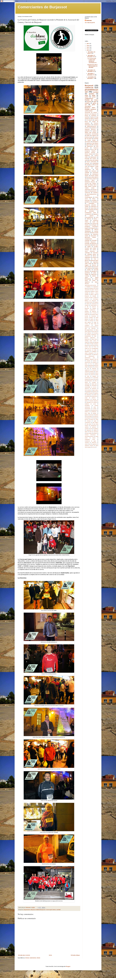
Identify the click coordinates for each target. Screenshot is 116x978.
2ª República (88, 286)
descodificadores (88, 380)
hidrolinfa (89, 394)
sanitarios (94, 427)
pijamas (86, 414)
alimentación (91, 356)
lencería (94, 399)
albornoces (95, 354)
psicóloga (95, 417)
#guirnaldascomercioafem (90, 285)
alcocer (95, 189)
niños (95, 407)
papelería (87, 130)
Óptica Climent (94, 118)
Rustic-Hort (95, 245)
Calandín (94, 296)
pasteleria (87, 272)
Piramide (96, 138)
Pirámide (94, 240)
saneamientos (94, 425)
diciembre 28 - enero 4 (91, 52)
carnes (94, 249)
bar (91, 363)
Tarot (90, 345)
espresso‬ (87, 388)
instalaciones (94, 396)
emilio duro (94, 383)
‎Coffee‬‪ (93, 447)
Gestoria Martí (89, 180)
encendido (87, 385)
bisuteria (96, 124)
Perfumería (95, 333)
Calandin (87, 172)
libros (93, 198)
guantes (96, 393)
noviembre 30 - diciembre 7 (91, 77)
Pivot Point (88, 245)
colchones (93, 115)
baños (86, 191)
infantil (95, 394)
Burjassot (33, 909)
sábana (95, 430)
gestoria (86, 393)
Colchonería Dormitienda (91, 134)
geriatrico (95, 391)
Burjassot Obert (90, 107)
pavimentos (94, 410)
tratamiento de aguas (90, 441)
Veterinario (88, 189)
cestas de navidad (93, 160)
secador (86, 428)
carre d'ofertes (90, 251)
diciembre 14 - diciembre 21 (91, 70)
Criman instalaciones (90, 309)
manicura (90, 268)
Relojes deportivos (90, 337)
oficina (94, 408)
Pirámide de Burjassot (90, 243)
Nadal (93, 95)
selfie (86, 209)
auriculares (88, 141)
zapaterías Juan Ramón (92, 143)
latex (95, 263)
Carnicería (87, 299)
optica (92, 117)
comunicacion (88, 377)
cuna (96, 379)
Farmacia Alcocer (90, 152)
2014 (88, 50)
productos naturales (90, 205)
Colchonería (94, 303)
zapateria (87, 282)
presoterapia (89, 416)
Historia (92, 320)
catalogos (87, 252)
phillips (94, 413)
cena (86, 160)
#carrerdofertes (89, 217)
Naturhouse (93, 157)
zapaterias (94, 444)
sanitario (87, 427)
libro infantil (88, 266)
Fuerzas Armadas (89, 317)
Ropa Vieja (94, 339)
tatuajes (95, 433)
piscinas (91, 414)
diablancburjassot (40, 909)
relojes (86, 206)
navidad (58, 909)
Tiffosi (94, 346)
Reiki (95, 336)
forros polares (88, 390)
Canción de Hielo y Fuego (91, 297)
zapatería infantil (89, 445)
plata (94, 272)
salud (86, 277)
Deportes (94, 311)
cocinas (96, 374)
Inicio (50, 955)
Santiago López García (90, 340)
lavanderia (87, 399)
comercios (87, 192)
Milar (86, 184)
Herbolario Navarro (90, 181)
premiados (91, 203)
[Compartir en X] (41, 907)
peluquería (89, 164)
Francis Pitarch (93, 178)
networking (95, 163)
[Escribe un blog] (40, 907)
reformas (89, 420)
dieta (95, 380)
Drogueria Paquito (90, 151)
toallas (93, 437)
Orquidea (87, 240)
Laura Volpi (93, 323)
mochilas (94, 200)
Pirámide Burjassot (90, 242)
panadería (94, 271)
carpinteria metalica (89, 371)
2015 (88, 48)
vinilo (86, 444)
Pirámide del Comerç (90, 158)
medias (89, 269)
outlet (86, 97)
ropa (95, 101)
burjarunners (27, 909)
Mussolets (93, 235)
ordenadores (87, 410)
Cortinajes (93, 225)
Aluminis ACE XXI (93, 288)
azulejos (87, 249)
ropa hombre (95, 422)
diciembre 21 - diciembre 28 (91, 56)
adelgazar (94, 351)
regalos (94, 130)
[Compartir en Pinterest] (44, 907)
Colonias (87, 305)
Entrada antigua (75, 955)
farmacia (87, 195)
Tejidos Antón (89, 188)
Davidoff (87, 311)
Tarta (94, 345)
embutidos (87, 257)
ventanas (87, 442)
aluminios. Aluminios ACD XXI (91, 359)
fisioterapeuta (88, 197)
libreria (94, 265)
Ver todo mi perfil (90, 22)
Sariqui (86, 342)
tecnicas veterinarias (90, 434)
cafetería (96, 366)
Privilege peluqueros (91, 334)
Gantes (92, 319)
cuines (92, 379)
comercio (89, 87)
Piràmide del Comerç (91, 100)
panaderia (87, 201)
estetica (94, 257)
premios (91, 94)
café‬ (88, 368)
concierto (87, 255)
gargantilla (88, 391)
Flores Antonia (89, 154)
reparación (93, 274)
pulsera (92, 419)
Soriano (91, 342)
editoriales (87, 383)
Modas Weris (93, 184)
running (87, 275)
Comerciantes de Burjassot (42, 7)
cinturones (95, 252)
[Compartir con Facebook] (43, 907)
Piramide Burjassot (90, 109)
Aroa (97, 217)
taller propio (89, 433)
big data (91, 365)
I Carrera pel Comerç (51, 909)
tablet (86, 431)
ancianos (88, 360)
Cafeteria (93, 171)
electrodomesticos (91, 194)
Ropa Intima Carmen (90, 186)
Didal (88, 135)
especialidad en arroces (90, 387)
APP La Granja (94, 144)
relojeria (87, 103)
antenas (94, 360)
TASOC (87, 343)
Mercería (93, 328)
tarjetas (92, 209)
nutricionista (87, 408)
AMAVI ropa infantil (90, 132)
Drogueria (94, 135)
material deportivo (94, 400)
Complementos (89, 98)
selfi (91, 428)
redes (97, 419)
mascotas (87, 200)
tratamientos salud (90, 212)
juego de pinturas (90, 397)
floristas (87, 163)
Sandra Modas (92, 140)
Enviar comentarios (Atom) (33, 957)
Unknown (89, 20)
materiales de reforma (91, 402)
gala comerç (95, 390)
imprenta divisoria (90, 129)
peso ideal (87, 413)
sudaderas (96, 428)
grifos (91, 393)
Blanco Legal (94, 294)
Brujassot (87, 296)
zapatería (96, 214)
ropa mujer (88, 424)
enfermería (94, 385)
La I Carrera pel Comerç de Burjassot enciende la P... (92, 60)
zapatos (92, 215)
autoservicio (87, 362)
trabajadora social (90, 439)
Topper (89, 246)
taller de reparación (93, 431)
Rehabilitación (88, 336)
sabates (94, 275)
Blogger (68, 966)
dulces (94, 255)
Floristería (93, 316)
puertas (86, 419)
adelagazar (87, 351)
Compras (94, 308)
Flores (86, 115)
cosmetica (95, 192)
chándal (92, 373)
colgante (94, 376)
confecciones (88, 110)
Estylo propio (94, 175)
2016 (88, 45)
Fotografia (92, 228)
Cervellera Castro (89, 302)
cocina (91, 374)
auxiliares (94, 362)
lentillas (87, 117)
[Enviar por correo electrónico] (38, 907)
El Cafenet (94, 312)
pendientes (93, 411)
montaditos (87, 405)
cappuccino (87, 370)
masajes (96, 268)
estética (87, 127)
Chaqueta (96, 302)
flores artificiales (91, 161)
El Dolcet (89, 120)
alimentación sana (90, 357)
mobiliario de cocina (90, 403)
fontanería (94, 388)
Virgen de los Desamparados (91, 348)
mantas (86, 400)
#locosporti (88, 106)
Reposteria (87, 339)
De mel (94, 149)
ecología (94, 382)
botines (91, 366)
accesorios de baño (91, 350)
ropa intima (94, 208)
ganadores (94, 127)
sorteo (94, 97)
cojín (88, 376)
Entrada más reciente (24, 955)
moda (86, 95)
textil (93, 280)
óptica (88, 144)
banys (86, 363)
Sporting (96, 342)
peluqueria (95, 141)
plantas (96, 414)
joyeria (89, 101)
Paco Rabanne (88, 333)
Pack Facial (94, 331)
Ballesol (89, 218)
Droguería (87, 312)
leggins (87, 265)
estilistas (87, 259)
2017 (88, 43)
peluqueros (95, 201)
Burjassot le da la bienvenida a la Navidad (92, 66)
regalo (95, 420)
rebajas (87, 274)
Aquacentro (90, 146)
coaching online (91, 254)
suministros (88, 430)
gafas (93, 104)
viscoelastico (88, 214)
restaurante (87, 422)
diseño (86, 382)
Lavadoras (87, 325)
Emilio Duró (87, 314)
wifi (90, 444)
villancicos (94, 442)
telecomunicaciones (89, 436)
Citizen (87, 303)
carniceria (94, 370)
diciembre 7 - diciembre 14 (91, 74)
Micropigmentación (89, 329)
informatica (87, 396)
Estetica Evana (88, 137)
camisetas (94, 368)
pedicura (87, 411)
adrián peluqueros (89, 353)
